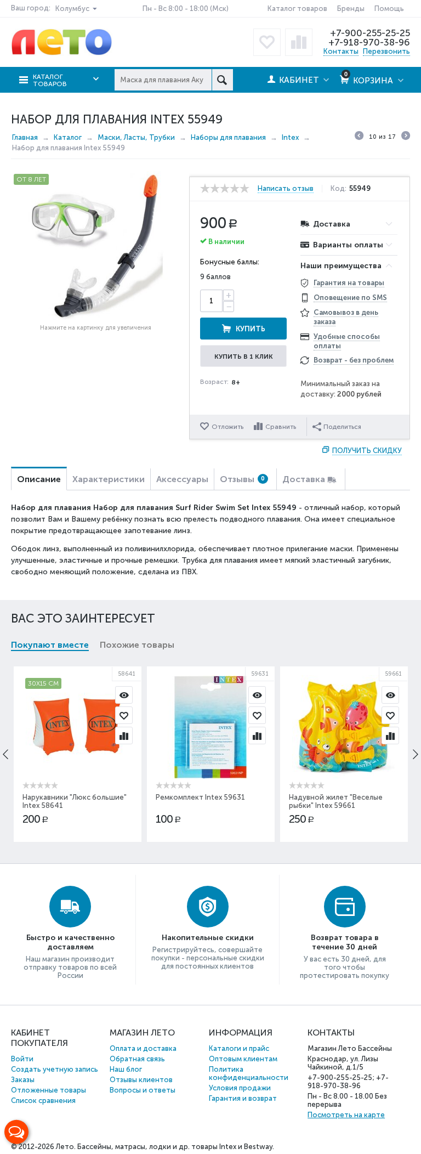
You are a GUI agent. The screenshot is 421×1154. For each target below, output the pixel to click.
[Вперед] (405, 137)
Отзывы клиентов (141, 1080)
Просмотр (124, 695)
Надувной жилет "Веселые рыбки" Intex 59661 (336, 801)
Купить (250, 329)
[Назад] (359, 137)
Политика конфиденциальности (248, 1073)
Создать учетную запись (54, 1069)
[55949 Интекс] (96, 245)
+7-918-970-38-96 (369, 42)
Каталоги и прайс (239, 1048)
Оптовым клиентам (243, 1059)
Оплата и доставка (143, 1048)
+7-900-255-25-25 (370, 32)
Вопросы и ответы (142, 1090)
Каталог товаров (297, 8)
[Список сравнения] (298, 42)
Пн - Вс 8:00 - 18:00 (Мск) (186, 8)
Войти (22, 1059)
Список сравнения (43, 1100)
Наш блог (126, 1069)
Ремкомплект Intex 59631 (200, 797)
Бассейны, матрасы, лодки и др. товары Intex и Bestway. (175, 1146)
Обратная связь (137, 1059)
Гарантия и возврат (243, 1098)
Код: (338, 189)
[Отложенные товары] (267, 42)
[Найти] (222, 79)
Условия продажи (240, 1088)
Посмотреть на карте (346, 1115)
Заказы (23, 1080)
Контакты (341, 51)
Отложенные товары (48, 1090)
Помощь (389, 8)
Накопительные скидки (208, 937)
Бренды (351, 8)
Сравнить (280, 427)
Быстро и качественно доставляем (70, 942)
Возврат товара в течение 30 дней (345, 942)
